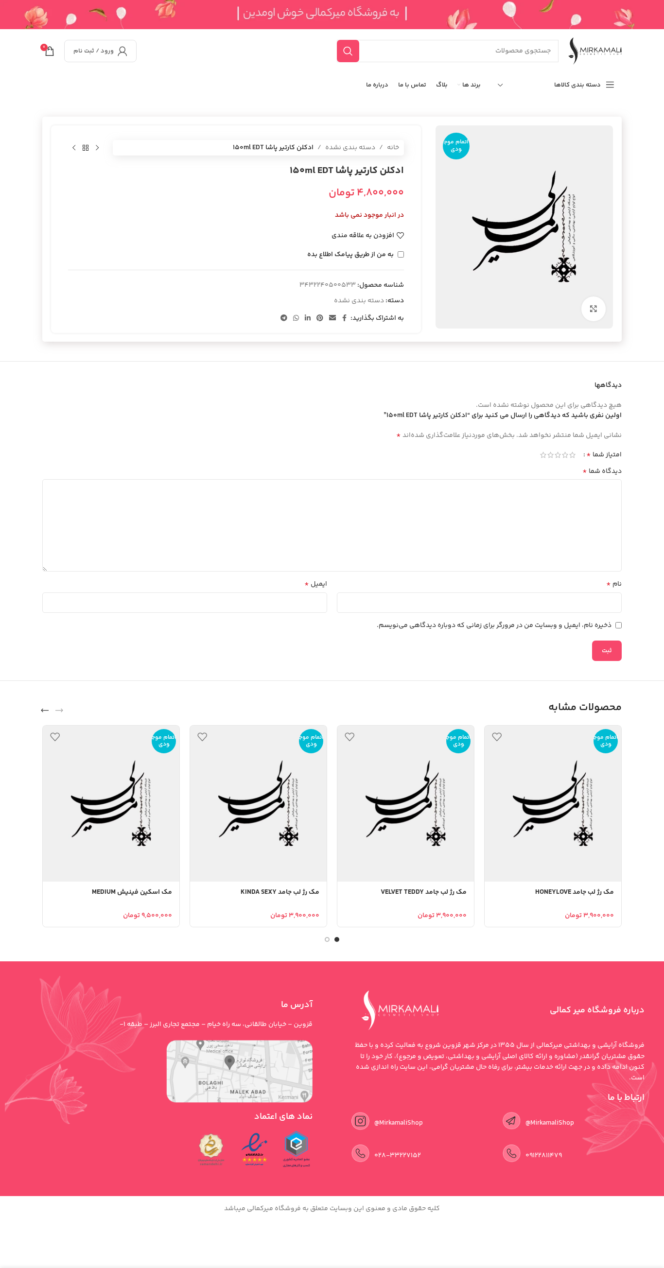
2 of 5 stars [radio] (565, 455)
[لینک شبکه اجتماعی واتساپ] (296, 319)
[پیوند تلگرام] (284, 319)
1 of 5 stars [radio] (572, 455)
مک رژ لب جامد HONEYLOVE (574, 892)
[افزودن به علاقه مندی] (497, 736)
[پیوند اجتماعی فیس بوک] (344, 319)
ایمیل (315, 584)
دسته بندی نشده (350, 147)
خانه (393, 147)
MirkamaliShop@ (398, 1123)
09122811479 (543, 1155)
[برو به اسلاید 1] (336, 939)
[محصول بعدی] (74, 148)
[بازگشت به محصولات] (85, 148)
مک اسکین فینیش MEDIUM (132, 892)
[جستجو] (348, 51)
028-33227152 (397, 1155)
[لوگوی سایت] (595, 51)
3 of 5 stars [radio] (557, 455)
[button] (59, 710)
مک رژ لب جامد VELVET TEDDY (424, 892)
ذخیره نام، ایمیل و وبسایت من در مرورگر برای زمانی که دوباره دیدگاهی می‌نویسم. (494, 625)
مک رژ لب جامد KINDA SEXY (280, 892)
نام (614, 584)
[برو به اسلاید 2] (327, 939)
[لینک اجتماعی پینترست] (320, 319)
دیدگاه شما (602, 471)
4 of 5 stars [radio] (550, 455)
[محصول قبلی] (97, 148)
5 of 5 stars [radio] (543, 455)
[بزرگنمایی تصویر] (593, 308)
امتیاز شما (604, 455)
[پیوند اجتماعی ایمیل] (332, 319)
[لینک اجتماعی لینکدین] (308, 319)
